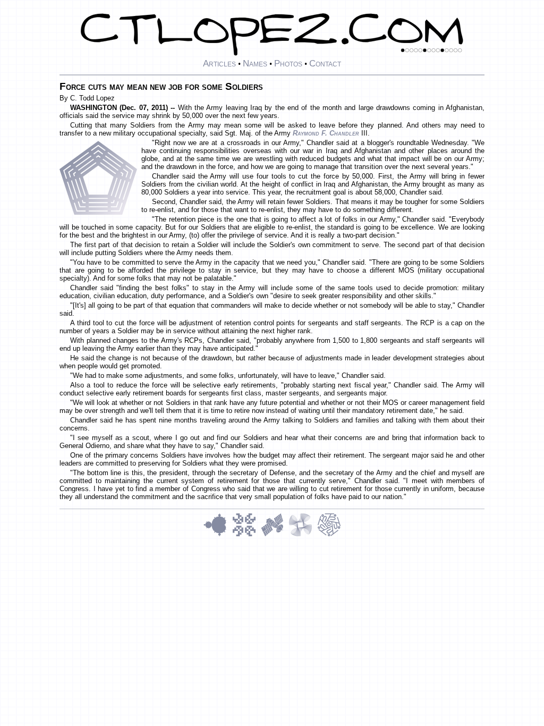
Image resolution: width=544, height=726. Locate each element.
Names (255, 63)
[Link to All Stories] (274, 535)
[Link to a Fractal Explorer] (217, 535)
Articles (219, 63)
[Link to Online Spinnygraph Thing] (302, 535)
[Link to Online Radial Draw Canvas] (329, 535)
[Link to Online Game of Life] (246, 535)
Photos (288, 63)
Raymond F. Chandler (326, 133)
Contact (325, 63)
